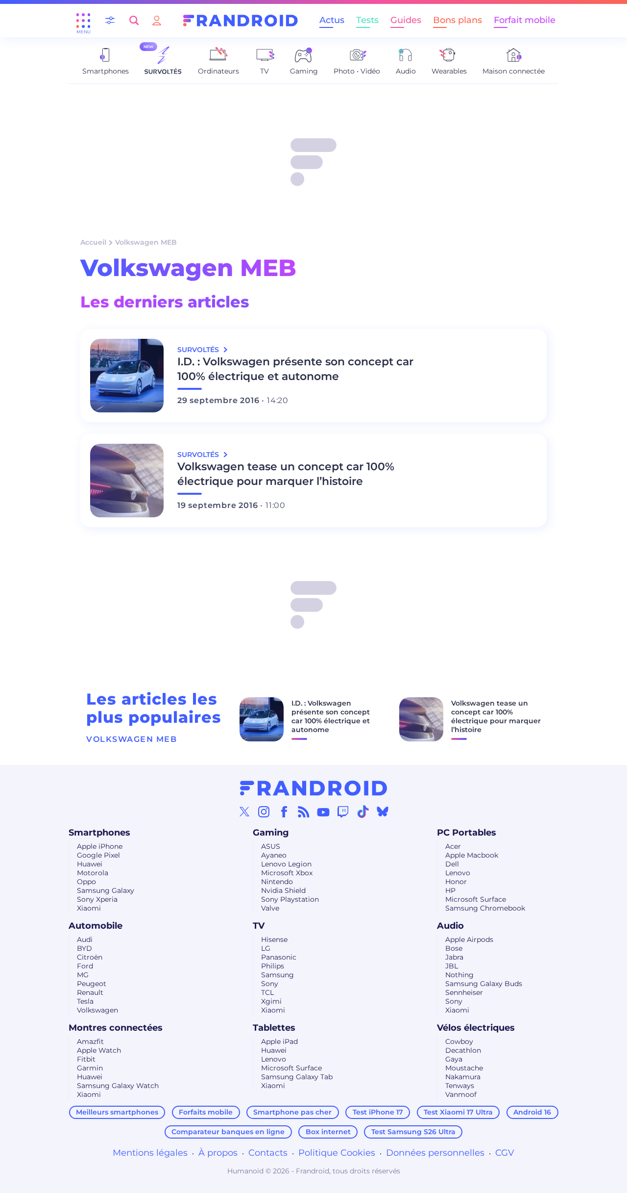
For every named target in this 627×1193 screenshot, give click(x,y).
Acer (453, 846)
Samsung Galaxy (105, 890)
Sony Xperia (97, 899)
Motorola (92, 872)
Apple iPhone (99, 846)
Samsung (277, 974)
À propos (218, 1152)
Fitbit (86, 1059)
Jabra (454, 957)
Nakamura (463, 1076)
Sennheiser (464, 992)
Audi (85, 939)
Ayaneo (274, 855)
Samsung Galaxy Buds (483, 983)
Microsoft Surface (475, 899)
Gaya (453, 1059)
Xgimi (271, 1001)
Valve (270, 908)
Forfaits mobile (206, 1112)
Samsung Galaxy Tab (297, 1076)
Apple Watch (99, 1050)
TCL (267, 992)
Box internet (328, 1131)
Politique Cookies (336, 1152)
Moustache (464, 1068)
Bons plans (457, 20)
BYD (84, 948)
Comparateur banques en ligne (228, 1131)
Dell (452, 864)
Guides (405, 20)
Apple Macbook (471, 855)
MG (83, 974)
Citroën (89, 957)
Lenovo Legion (286, 864)
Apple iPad (279, 1041)
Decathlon (463, 1050)
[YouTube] (323, 811)
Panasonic (278, 957)
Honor (456, 881)
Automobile (95, 925)
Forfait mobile (524, 20)
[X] (244, 811)
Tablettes (274, 1027)
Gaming (271, 832)
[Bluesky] (382, 811)
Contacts (268, 1152)
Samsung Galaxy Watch (118, 1085)
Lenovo (457, 872)
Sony (269, 983)
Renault (90, 992)
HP (450, 890)
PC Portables (466, 832)
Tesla (85, 1001)
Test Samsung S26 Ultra (413, 1131)
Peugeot (91, 983)
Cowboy (459, 1041)
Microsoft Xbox (287, 872)
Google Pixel (98, 855)
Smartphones (99, 832)
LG (265, 948)
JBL (451, 966)
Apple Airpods (469, 939)
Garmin (90, 1068)
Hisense (274, 939)
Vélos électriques (476, 1027)
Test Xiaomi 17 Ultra (458, 1112)
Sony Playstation (290, 899)
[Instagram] (264, 811)
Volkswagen (97, 1010)
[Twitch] (343, 811)
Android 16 (532, 1112)
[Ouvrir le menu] (83, 20)
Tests (367, 20)
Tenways (459, 1085)
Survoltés (199, 349)
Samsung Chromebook (485, 908)
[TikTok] (363, 811)
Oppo (86, 881)
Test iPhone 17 (378, 1112)
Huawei (89, 864)
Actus (331, 20)
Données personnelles (435, 1152)
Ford (85, 966)
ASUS (270, 846)
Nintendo (277, 881)
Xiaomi (89, 908)
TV (259, 925)
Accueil (93, 242)
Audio (450, 925)
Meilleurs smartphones (117, 1112)
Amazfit (90, 1041)
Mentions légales (150, 1152)
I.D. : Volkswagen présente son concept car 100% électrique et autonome (295, 369)
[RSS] (304, 811)
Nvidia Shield (283, 890)
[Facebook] (284, 811)
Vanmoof (461, 1094)
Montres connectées (116, 1027)
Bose (453, 948)
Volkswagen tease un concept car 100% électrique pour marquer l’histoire (285, 474)
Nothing (459, 974)
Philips (272, 966)
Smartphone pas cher (292, 1112)
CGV (504, 1152)
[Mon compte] (157, 20)
